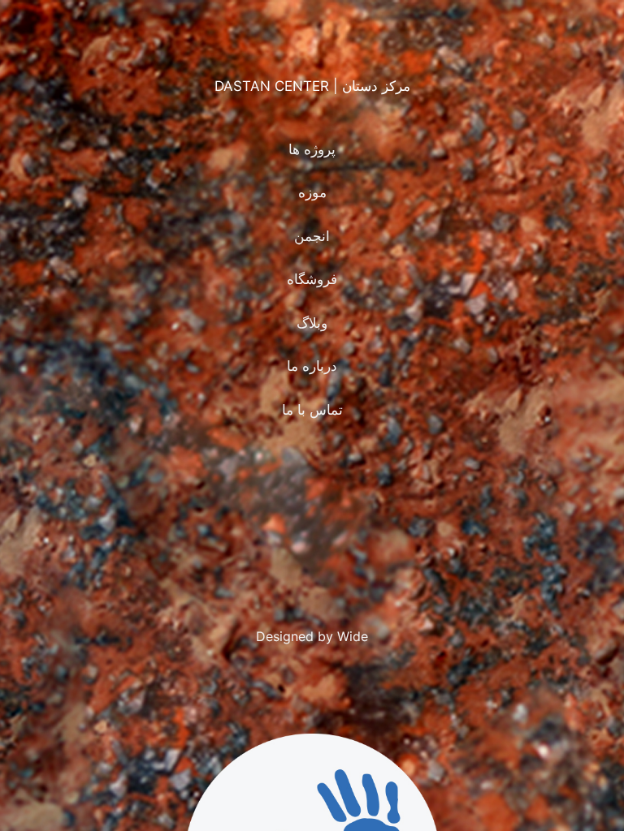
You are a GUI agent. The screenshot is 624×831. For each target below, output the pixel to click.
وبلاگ (312, 323)
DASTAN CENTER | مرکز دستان (312, 86)
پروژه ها (312, 149)
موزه (312, 192)
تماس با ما (312, 410)
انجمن (312, 236)
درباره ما (312, 366)
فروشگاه (312, 279)
